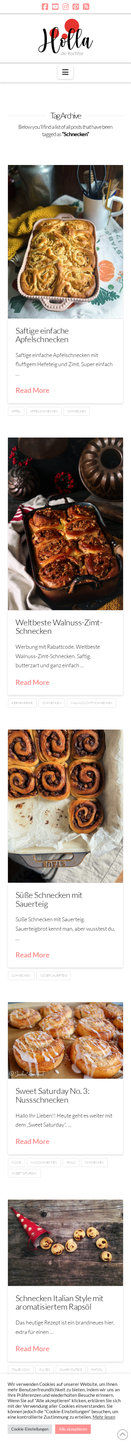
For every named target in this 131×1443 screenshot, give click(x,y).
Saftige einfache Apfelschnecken (42, 334)
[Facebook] (45, 6)
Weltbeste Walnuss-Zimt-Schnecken (59, 626)
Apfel (16, 411)
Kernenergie (22, 703)
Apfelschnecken (44, 411)
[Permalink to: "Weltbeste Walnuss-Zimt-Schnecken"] (65, 524)
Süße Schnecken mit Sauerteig (49, 899)
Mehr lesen (104, 1417)
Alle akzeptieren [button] (73, 1429)
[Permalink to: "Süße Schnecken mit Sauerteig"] (65, 806)
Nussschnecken (44, 1162)
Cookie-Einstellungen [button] (29, 1429)
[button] (65, 72)
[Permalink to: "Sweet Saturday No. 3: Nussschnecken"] (65, 1040)
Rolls (71, 1162)
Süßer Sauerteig (53, 975)
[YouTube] (55, 6)
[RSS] (86, 6)
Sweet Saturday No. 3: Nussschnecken (52, 1095)
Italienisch (21, 1370)
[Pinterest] (76, 6)
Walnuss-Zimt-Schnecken (91, 703)
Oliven (44, 1370)
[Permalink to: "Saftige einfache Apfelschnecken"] (65, 241)
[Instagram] (65, 6)
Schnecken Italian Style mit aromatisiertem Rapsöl (60, 1302)
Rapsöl (96, 1370)
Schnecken (76, 411)
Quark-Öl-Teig (71, 1370)
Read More (32, 390)
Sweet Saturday (24, 1173)
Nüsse (16, 1162)
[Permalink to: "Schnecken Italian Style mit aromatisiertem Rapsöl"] (65, 1243)
